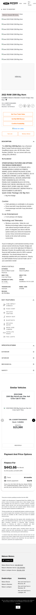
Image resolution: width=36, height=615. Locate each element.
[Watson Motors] (10, 3)
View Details (18, 445)
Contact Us (8, 560)
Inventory (22, 578)
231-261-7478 (21, 570)
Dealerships (7, 578)
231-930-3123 (19, 565)
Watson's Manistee (7, 584)
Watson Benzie (6, 581)
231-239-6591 (21, 567)
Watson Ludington (7, 587)
